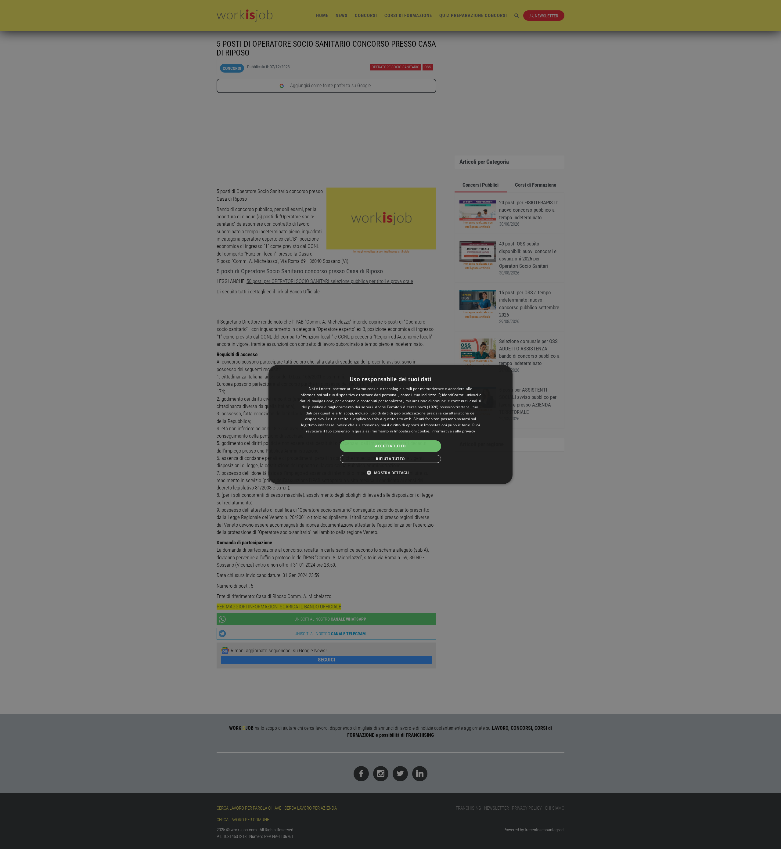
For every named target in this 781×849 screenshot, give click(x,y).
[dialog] (390, 424)
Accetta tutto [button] (390, 446)
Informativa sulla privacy (453, 431)
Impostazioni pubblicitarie (447, 425)
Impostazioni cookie (411, 431)
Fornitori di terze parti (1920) (412, 407)
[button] (390, 472)
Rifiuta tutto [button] (390, 458)
